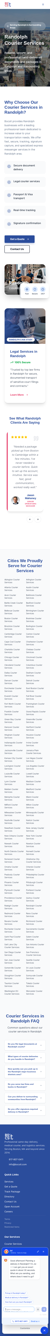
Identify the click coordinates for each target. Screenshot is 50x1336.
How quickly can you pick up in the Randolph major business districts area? (23, 1072)
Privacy (7, 1223)
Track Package (12, 1191)
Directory (9, 1196)
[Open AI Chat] (44, 1330)
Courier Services (13, 1243)
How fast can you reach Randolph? (18, 1302)
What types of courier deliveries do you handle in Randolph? (23, 1057)
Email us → (35, 1321)
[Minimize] (37, 1251)
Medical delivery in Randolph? (16, 1297)
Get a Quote (17, 239)
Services (8, 1181)
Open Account (11, 1206)
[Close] (43, 1251)
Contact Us (17, 249)
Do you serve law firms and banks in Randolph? (21, 1085)
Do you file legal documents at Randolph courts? (22, 1045)
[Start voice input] (37, 1309)
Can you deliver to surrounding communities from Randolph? (23, 1097)
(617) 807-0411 (21, 1321)
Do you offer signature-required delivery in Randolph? (23, 1110)
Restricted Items (11, 1227)
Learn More (17, 394)
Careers (8, 1211)
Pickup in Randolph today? (15, 1293)
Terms (7, 1219)
